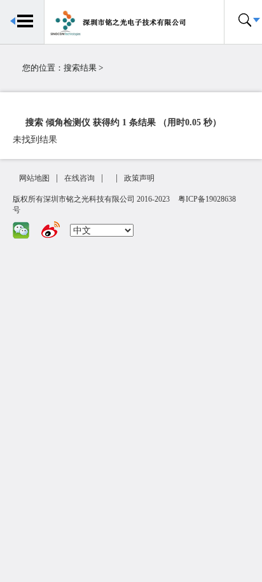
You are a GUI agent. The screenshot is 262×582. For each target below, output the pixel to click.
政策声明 (139, 178)
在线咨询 (79, 178)
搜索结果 (80, 68)
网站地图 (34, 178)
